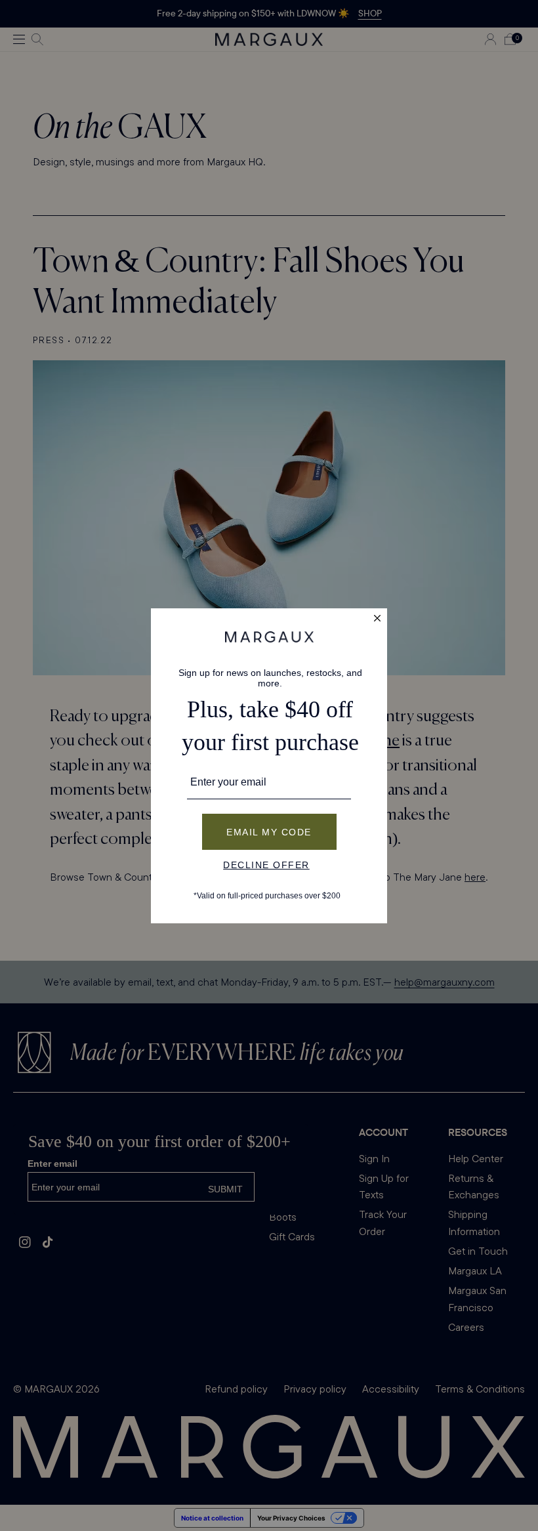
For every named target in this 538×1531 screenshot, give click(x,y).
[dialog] (269, 765)
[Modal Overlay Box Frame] (269, 765)
